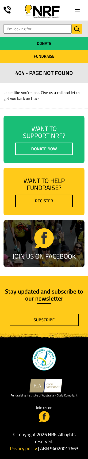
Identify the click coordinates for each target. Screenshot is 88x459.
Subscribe (44, 320)
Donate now (44, 149)
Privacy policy (23, 448)
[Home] (42, 11)
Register (44, 201)
